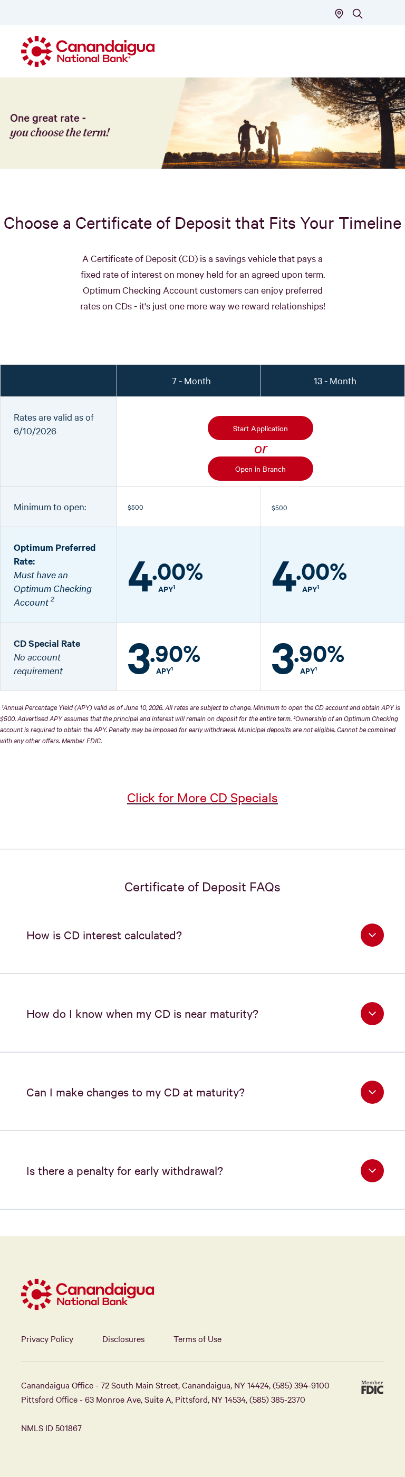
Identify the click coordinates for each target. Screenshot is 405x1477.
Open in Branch (260, 468)
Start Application (260, 428)
